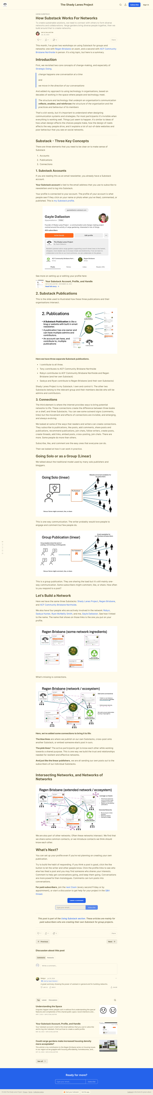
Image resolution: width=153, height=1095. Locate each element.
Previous (44, 941)
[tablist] (45, 957)
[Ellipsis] (116, 978)
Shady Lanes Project (87, 601)
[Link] (32, 59)
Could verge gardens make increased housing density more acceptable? (63, 1042)
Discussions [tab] (53, 1000)
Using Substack (43, 14)
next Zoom (71, 887)
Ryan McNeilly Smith (62, 613)
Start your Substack (72, 1092)
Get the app (85, 1092)
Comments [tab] (41, 958)
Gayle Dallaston (47, 32)
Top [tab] (38, 1000)
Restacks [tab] (50, 958)
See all (40, 1061)
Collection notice (38, 1092)
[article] (76, 1012)
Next (110, 941)
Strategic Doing (44, 68)
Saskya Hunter (43, 613)
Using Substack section (73, 918)
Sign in (146, 5)
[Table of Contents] (2, 547)
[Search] (120, 4)
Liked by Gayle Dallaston (50, 981)
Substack (130, 1092)
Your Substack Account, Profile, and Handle (58, 1023)
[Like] (37, 1034)
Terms (30, 1092)
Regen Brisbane (63, 49)
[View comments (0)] (57, 1017)
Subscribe (134, 5)
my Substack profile (64, 200)
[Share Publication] (125, 4)
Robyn (106, 610)
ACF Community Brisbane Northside (58, 605)
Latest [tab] (44, 1000)
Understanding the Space (49, 1006)
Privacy (25, 1092)
